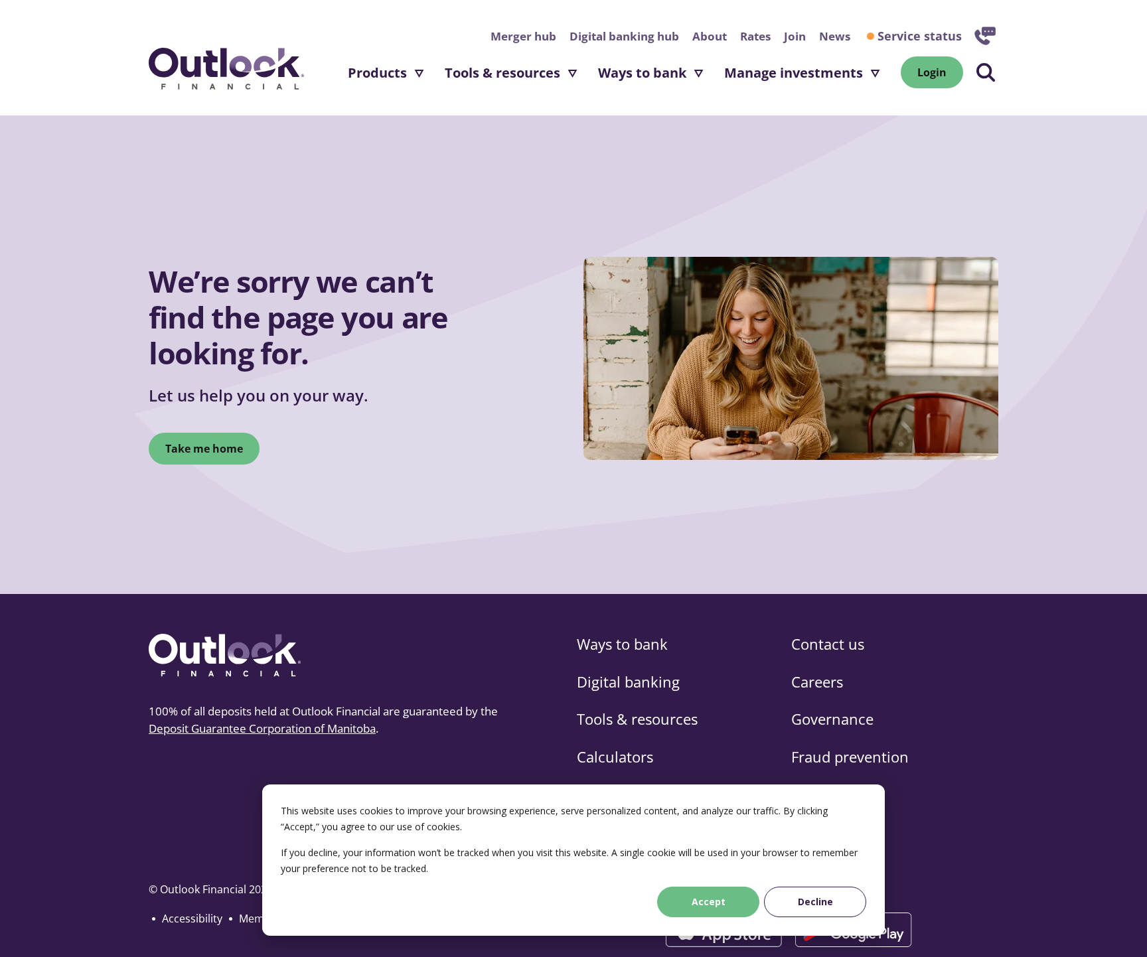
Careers (817, 682)
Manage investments (793, 73)
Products (377, 73)
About (709, 36)
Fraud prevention (850, 757)
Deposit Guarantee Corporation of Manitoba (262, 728)
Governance (832, 719)
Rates (755, 36)
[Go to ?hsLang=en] (227, 72)
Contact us (827, 644)
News (834, 36)
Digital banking (628, 682)
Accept (709, 901)
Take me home (204, 448)
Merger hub (523, 36)
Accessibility (192, 918)
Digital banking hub (624, 36)
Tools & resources (502, 73)
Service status (920, 36)
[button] (985, 72)
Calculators (615, 757)
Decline (815, 901)
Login (940, 72)
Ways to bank (642, 73)
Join (795, 36)
